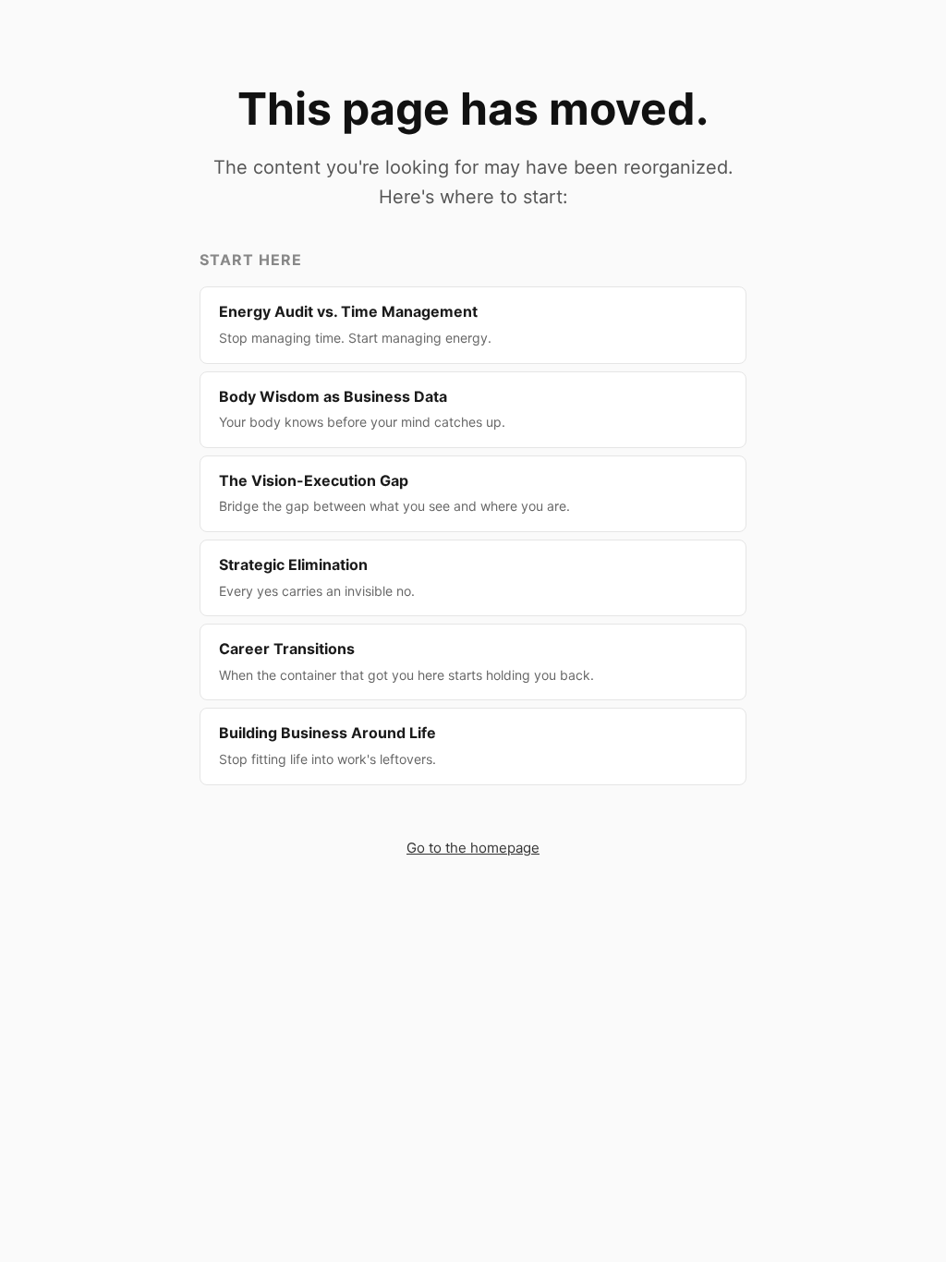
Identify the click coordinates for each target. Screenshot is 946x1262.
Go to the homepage (473, 847)
